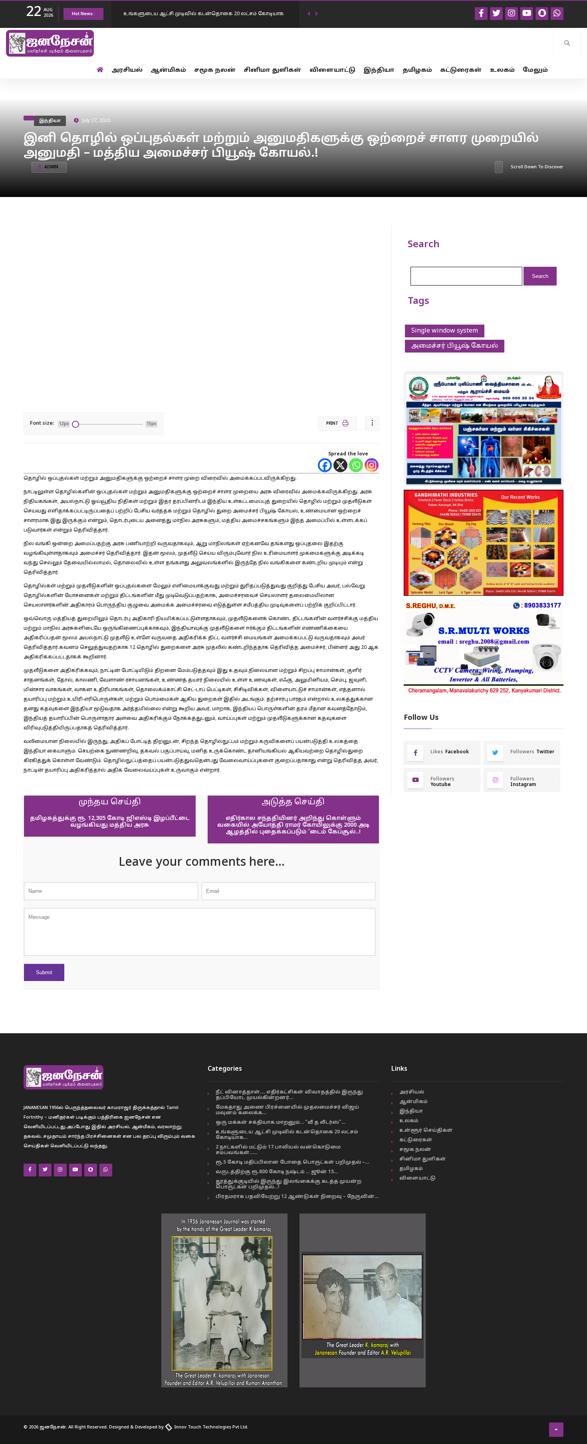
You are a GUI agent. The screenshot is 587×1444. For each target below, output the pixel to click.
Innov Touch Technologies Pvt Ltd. (210, 1427)
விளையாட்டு (332, 70)
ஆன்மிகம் (168, 70)
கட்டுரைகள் (461, 70)
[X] (340, 465)
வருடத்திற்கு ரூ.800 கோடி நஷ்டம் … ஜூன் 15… (277, 1172)
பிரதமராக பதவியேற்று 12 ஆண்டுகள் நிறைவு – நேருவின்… (297, 1197)
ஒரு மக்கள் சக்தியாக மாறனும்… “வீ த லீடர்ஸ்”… (280, 1122)
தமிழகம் (417, 70)
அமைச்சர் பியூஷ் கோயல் (454, 346)
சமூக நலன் (215, 70)
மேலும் (535, 70)
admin (51, 167)
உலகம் (502, 70)
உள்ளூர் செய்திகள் (426, 1130)
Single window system (444, 331)
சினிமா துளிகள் (272, 70)
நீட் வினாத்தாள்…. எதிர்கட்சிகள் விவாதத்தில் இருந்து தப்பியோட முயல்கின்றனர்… (289, 1095)
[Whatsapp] (356, 465)
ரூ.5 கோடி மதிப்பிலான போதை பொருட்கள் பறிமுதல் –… (292, 1162)
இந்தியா (379, 70)
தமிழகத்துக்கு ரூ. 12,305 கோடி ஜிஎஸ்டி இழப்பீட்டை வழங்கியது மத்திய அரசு (110, 822)
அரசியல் (127, 70)
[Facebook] (325, 465)
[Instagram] (372, 465)
